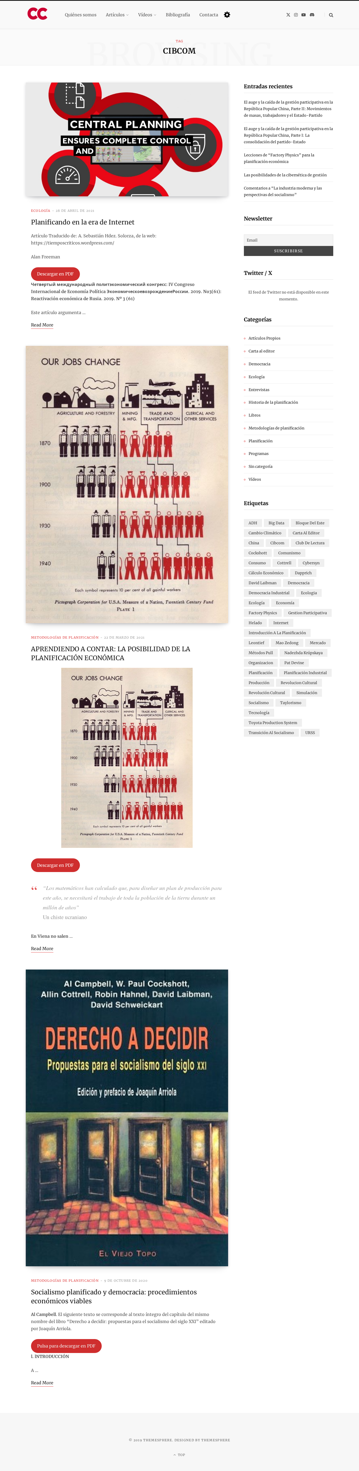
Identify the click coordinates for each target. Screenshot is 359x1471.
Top (181, 1455)
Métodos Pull (261, 652)
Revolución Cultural (267, 692)
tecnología (259, 712)
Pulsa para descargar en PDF (66, 1346)
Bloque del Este (310, 523)
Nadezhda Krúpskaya (303, 652)
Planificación (261, 441)
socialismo (259, 702)
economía (285, 603)
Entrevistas (259, 389)
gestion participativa (307, 613)
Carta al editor (262, 351)
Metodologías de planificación (65, 637)
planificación (261, 672)
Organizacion (261, 662)
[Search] (329, 15)
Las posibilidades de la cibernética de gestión (285, 175)
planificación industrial (305, 672)
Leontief (256, 642)
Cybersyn (311, 563)
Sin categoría (261, 466)
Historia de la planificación (273, 402)
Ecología (40, 211)
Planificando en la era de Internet (83, 222)
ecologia (309, 593)
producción (259, 682)
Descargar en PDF (55, 273)
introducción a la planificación (277, 633)
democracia (299, 583)
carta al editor (306, 533)
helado (255, 623)
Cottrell (284, 563)
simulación (306, 692)
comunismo (289, 553)
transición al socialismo (271, 732)
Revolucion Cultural (299, 682)
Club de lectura (310, 543)
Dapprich (303, 573)
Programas (259, 453)
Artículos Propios (264, 338)
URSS (310, 732)
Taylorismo (290, 702)
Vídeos (255, 479)
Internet (281, 623)
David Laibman (262, 583)
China (254, 543)
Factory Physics (263, 613)
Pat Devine (294, 662)
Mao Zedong (287, 642)
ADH (253, 523)
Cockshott (258, 553)
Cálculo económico (266, 573)
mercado (318, 642)
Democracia (259, 364)
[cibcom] (39, 15)
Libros (254, 415)
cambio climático (265, 533)
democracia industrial (269, 593)
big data (276, 523)
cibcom (277, 543)
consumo (257, 563)
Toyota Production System (273, 722)
